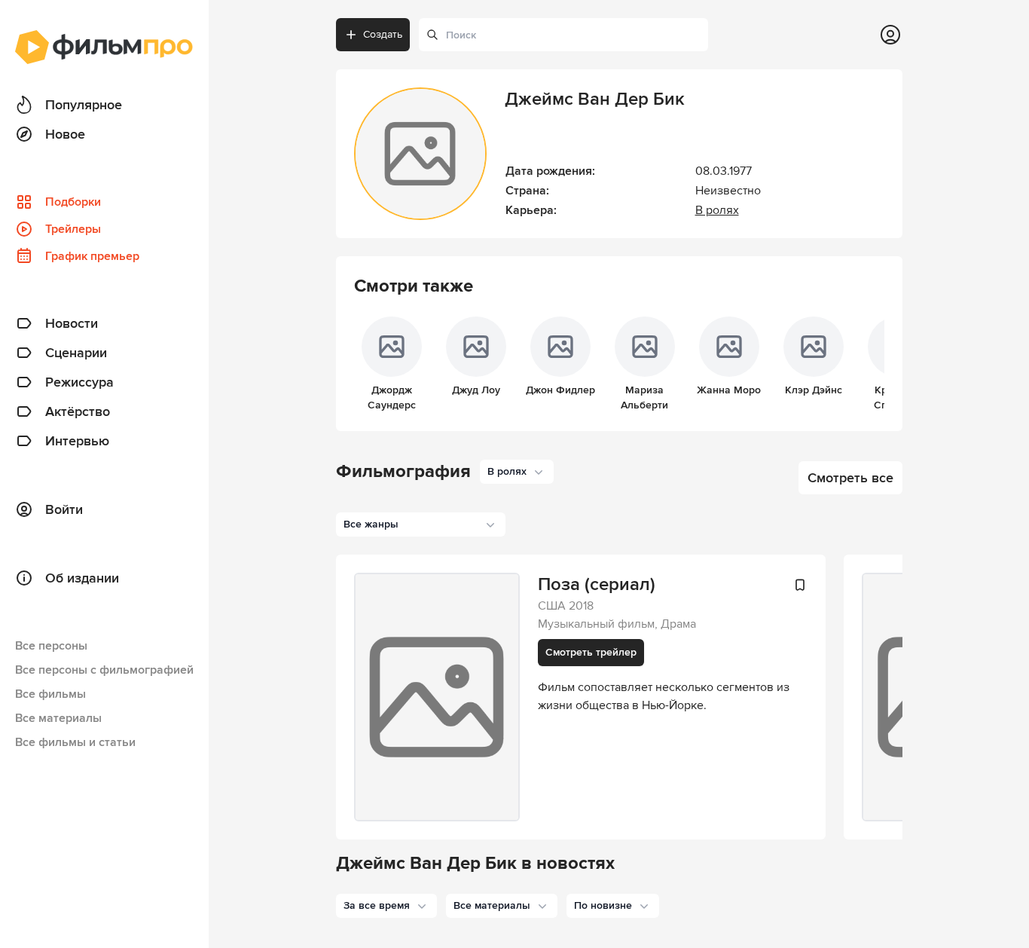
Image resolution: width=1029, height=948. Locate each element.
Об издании (82, 578)
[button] (386, 906)
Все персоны (51, 645)
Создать (382, 34)
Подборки (73, 201)
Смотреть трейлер (591, 652)
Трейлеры (73, 229)
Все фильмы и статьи (75, 742)
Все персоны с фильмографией (104, 669)
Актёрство (77, 411)
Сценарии (76, 352)
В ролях (717, 210)
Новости (71, 323)
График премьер (92, 256)
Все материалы (58, 718)
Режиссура (79, 382)
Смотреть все (850, 477)
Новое (65, 134)
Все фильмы (50, 694)
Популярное (83, 104)
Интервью (77, 441)
